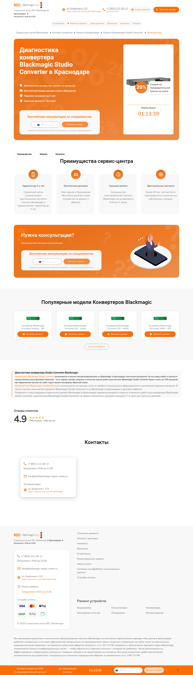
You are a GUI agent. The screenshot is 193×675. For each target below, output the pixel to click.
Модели (43, 154)
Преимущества (24, 154)
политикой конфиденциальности (80, 130)
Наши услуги (84, 563)
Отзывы (136, 23)
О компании (58, 23)
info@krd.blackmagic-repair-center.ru (48, 476)
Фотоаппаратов (154, 612)
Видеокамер (84, 607)
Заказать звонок (167, 9)
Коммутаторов (119, 607)
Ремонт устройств (78, 23)
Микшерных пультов (88, 612)
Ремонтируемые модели (90, 558)
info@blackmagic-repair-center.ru (40, 568)
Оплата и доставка (87, 538)
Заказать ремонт (34, 334)
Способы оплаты (86, 577)
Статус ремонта (142, 9)
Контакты (124, 23)
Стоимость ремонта (87, 533)
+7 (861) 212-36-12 (117, 8)
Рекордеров (118, 612)
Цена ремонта (97, 23)
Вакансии (112, 23)
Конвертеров (153, 607)
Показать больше (96, 346)
